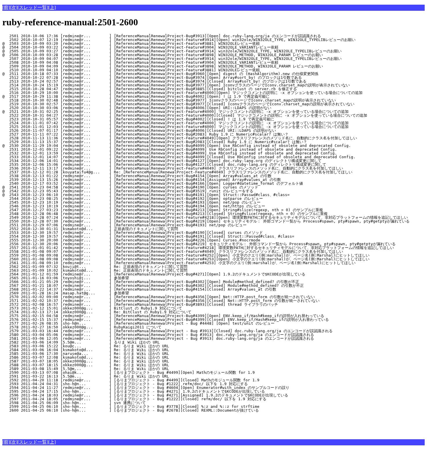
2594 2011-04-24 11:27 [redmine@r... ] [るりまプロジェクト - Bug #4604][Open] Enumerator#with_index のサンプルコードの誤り (145, 387)
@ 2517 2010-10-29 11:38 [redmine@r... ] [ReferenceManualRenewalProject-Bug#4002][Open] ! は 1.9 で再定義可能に (136, 96)
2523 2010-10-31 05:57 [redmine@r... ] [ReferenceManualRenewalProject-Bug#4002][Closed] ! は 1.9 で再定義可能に (138, 119)
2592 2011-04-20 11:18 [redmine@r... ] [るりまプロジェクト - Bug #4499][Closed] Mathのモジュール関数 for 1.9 (130, 380)
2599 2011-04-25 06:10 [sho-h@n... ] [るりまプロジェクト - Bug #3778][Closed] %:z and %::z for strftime (130, 406)
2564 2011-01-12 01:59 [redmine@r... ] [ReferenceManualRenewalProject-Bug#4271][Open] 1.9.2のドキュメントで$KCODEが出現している (153, 274)
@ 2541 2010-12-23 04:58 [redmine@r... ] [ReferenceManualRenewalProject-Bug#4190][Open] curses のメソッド (130, 187)
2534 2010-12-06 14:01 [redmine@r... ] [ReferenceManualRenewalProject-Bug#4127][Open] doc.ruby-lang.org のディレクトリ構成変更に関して (162, 161)
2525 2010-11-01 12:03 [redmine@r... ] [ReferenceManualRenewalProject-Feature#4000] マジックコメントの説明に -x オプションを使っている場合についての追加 (175, 126)
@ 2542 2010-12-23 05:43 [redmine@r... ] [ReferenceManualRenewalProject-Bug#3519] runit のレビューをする (127, 191)
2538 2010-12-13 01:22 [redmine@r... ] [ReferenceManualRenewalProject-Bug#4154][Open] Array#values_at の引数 (137, 176)
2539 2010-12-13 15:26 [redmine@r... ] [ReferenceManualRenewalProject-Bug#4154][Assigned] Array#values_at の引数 (141, 179)
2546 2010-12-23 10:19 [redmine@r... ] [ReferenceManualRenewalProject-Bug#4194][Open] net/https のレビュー (133, 206)
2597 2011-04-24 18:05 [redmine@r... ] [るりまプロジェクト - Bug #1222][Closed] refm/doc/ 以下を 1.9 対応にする (134, 399)
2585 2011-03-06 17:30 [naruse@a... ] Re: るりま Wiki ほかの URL (102, 353)
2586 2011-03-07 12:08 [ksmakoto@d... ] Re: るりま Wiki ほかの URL (102, 357)
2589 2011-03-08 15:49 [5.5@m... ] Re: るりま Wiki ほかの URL (102, 369)
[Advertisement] (70, 424)
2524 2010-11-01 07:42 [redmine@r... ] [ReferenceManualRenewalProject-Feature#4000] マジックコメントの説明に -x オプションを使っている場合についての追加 (175, 123)
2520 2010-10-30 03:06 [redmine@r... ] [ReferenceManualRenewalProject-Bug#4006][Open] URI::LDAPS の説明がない (136, 108)
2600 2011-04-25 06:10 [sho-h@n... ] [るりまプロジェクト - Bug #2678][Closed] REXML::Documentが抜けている (130, 410)
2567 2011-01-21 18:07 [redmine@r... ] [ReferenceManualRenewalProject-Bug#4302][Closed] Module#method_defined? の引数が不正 (153, 285)
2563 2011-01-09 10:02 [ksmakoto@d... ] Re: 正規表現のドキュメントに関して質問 (97, 270)
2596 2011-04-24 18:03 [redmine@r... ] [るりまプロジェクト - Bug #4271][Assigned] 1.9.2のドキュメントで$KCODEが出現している (145, 395)
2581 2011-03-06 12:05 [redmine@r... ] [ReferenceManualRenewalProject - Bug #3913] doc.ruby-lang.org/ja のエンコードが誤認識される (158, 338)
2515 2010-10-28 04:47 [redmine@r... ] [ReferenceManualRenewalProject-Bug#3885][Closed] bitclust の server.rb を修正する (149, 89)
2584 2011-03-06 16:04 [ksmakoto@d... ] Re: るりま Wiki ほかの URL (102, 350)
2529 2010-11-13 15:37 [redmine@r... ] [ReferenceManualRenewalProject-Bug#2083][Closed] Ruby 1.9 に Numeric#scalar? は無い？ (154, 142)
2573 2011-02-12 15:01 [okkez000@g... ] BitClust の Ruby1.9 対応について (101, 308)
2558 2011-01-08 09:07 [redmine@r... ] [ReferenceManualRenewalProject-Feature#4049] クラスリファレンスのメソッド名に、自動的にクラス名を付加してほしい (172, 251)
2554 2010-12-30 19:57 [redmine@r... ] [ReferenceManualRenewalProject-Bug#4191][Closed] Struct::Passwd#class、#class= (148, 236)
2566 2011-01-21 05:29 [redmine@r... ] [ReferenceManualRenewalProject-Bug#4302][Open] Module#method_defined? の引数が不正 (150, 282)
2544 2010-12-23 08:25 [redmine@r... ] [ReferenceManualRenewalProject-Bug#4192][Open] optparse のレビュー (132, 198)
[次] (13, 7)
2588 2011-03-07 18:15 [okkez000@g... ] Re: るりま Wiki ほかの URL (102, 365)
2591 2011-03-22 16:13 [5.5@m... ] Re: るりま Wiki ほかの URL (102, 376)
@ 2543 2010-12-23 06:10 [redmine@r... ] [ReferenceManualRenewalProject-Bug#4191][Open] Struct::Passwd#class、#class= (146, 195)
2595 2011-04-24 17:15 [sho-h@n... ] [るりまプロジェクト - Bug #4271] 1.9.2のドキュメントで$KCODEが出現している (133, 391)
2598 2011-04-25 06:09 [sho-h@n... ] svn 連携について (102, 403)
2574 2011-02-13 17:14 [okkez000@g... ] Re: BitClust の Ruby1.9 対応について (101, 312)
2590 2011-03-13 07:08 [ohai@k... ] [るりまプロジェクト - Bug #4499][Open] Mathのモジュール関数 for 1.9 (128, 372)
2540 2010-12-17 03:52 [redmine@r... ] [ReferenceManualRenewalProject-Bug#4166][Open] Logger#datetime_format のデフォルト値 (152, 183)
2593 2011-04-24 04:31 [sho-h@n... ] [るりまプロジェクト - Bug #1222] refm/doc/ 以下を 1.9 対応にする (125, 384)
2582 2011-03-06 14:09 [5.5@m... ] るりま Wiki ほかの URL (102, 342)
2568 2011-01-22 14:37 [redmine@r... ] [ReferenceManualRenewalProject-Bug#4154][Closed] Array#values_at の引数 (139, 289)
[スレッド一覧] (32, 7)
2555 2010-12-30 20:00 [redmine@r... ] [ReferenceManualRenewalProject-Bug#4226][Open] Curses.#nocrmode (131, 240)
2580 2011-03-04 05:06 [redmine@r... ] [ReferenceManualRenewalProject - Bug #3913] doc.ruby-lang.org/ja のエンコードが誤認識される (158, 334)
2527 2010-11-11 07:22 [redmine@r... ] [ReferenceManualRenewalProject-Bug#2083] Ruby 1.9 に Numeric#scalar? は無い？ (145, 134)
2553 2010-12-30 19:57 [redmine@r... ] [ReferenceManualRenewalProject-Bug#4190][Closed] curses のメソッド (132, 232)
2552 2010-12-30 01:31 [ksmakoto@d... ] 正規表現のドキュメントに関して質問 (97, 229)
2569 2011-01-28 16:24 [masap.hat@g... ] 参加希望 (102, 293)
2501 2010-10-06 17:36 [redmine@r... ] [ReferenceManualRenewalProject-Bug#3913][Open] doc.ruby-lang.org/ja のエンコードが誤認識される (161, 36)
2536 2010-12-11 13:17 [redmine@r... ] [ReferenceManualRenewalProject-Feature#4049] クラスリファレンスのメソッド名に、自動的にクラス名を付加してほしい (172, 168)
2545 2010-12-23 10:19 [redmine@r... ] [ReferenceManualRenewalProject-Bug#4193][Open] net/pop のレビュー (131, 202)
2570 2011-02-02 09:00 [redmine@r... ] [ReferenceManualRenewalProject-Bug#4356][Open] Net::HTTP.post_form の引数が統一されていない (158, 297)
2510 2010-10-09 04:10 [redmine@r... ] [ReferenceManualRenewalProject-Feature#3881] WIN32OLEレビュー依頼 (131, 70)
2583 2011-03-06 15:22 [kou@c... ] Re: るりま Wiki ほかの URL (102, 346)
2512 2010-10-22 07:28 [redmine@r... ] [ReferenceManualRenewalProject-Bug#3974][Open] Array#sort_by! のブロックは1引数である (152, 77)
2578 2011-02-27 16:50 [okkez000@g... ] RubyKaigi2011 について (102, 327)
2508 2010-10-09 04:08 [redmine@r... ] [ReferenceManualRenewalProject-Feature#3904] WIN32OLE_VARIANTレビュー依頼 (140, 62)
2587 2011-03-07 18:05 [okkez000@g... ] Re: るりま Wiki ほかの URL (102, 361)
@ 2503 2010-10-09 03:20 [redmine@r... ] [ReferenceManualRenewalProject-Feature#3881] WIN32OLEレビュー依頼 (131, 43)
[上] (52, 7)
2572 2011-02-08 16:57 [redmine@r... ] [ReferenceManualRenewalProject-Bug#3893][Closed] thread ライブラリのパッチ (140, 304)
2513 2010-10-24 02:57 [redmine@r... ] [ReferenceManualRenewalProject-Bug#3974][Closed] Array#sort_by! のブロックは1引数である (154, 81)
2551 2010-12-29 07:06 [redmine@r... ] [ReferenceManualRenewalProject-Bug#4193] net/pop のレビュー (124, 225)
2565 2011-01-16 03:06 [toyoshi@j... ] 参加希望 (102, 278)
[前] (6, 7)
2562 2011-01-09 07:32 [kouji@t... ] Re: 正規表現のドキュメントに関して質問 (97, 266)
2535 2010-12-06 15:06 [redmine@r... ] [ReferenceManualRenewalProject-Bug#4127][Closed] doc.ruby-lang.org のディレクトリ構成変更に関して (164, 164)
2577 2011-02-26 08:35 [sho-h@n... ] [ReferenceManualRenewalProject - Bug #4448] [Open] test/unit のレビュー (138, 323)
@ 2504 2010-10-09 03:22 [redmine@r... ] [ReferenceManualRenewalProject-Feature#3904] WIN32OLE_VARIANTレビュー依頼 (140, 47)
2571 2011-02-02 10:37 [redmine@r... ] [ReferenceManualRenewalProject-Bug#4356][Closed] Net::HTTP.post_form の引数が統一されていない (161, 300)
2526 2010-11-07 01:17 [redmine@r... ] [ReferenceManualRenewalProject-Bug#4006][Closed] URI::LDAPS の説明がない (139, 130)
